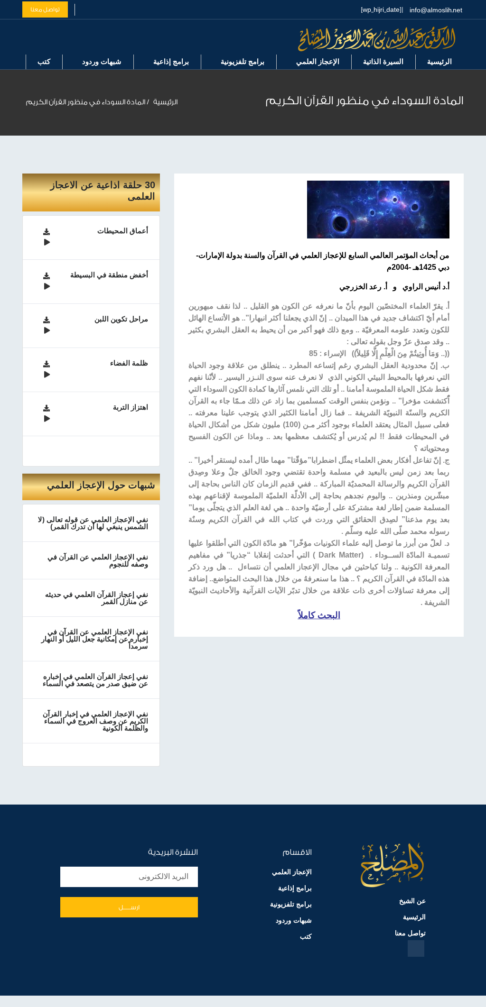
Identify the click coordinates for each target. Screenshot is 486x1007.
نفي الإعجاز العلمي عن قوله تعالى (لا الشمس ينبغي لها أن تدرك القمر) (93, 523)
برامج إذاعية (171, 61)
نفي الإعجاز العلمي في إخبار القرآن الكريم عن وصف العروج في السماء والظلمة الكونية (95, 721)
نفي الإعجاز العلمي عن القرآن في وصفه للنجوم (97, 560)
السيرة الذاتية (383, 61)
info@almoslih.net (436, 10)
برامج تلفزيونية (242, 61)
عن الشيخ (412, 901)
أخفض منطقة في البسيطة (109, 275)
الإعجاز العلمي (317, 61)
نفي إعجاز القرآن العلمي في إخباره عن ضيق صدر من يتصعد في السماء (95, 679)
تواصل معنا (45, 9)
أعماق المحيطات (122, 231)
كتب (43, 61)
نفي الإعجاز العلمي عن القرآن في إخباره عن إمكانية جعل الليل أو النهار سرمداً (94, 639)
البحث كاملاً (319, 615)
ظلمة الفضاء (129, 363)
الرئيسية (439, 61)
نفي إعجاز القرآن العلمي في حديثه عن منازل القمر (96, 597)
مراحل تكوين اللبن (121, 319)
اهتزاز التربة (130, 407)
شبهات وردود (102, 61)
